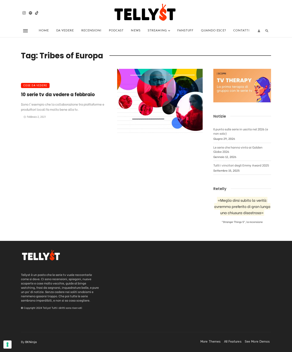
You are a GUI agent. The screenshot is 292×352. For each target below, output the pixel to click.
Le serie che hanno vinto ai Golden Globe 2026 (238, 149)
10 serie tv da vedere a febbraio (58, 94)
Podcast (116, 30)
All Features (233, 341)
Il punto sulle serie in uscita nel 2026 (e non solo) (240, 131)
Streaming (157, 30)
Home (44, 30)
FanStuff (185, 30)
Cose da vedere (35, 85)
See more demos (257, 341)
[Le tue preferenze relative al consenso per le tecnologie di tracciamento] (7, 344)
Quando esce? (213, 30)
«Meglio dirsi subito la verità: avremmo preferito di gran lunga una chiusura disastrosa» (242, 206)
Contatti (241, 30)
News (135, 30)
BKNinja (31, 341)
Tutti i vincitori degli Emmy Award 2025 (241, 165)
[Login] (259, 30)
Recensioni (91, 30)
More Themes (210, 341)
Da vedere (65, 30)
